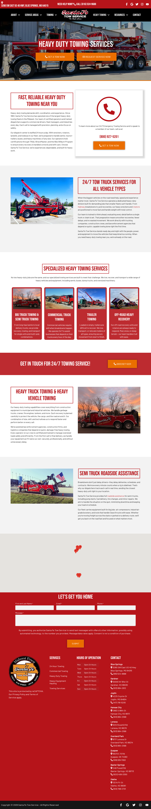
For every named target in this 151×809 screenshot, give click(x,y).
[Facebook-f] (127, 4)
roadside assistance (115, 496)
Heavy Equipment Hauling (58, 682)
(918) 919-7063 (119, 760)
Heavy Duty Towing (58, 676)
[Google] (132, 4)
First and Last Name (24, 603)
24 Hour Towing (57, 666)
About (14, 15)
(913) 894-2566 (119, 731)
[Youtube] (147, 4)
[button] (79, 575)
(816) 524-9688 (88, 4)
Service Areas (32, 15)
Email (59, 603)
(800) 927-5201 (109, 136)
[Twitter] (137, 4)
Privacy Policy (19, 694)
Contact (137, 15)
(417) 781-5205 (119, 702)
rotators (136, 207)
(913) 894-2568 (119, 717)
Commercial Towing (59, 671)
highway (81, 207)
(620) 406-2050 (120, 774)
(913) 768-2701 (88, 7)
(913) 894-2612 (119, 688)
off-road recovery (121, 325)
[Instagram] (142, 4)
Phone (100, 603)
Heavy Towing (99, 15)
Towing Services (57, 688)
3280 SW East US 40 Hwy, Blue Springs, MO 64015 (24, 6)
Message (19, 613)
